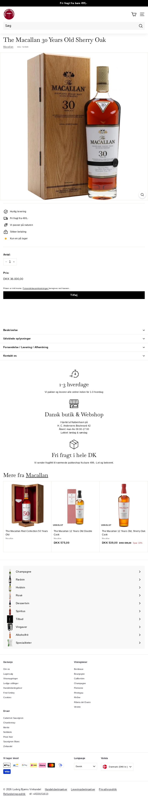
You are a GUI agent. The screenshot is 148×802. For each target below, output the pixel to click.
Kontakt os (10, 355)
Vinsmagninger (10, 678)
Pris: (6, 272)
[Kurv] (133, 14)
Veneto (77, 707)
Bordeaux (78, 669)
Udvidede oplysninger (17, 338)
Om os (6, 669)
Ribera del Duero (82, 702)
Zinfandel (7, 746)
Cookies (7, 697)
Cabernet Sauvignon (13, 718)
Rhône (77, 697)
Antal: (7, 254)
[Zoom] (142, 194)
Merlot (6, 727)
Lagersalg (8, 674)
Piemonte (78, 688)
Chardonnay (9, 722)
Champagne (80, 683)
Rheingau (78, 693)
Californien (79, 678)
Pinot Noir (8, 737)
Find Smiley (9, 693)
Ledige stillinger (10, 683)
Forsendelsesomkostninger (36, 288)
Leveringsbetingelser (83, 789)
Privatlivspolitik (108, 789)
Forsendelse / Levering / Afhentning (25, 347)
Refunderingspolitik (14, 794)
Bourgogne (79, 674)
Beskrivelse (10, 330)
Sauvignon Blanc (11, 741)
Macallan (8, 46)
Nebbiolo (7, 732)
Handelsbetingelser (12, 688)
